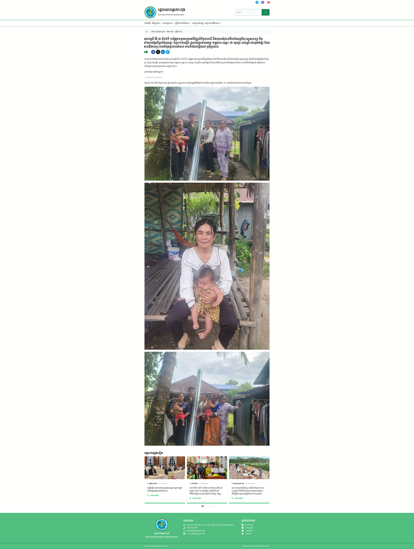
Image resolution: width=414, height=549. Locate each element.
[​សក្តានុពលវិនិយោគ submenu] (220, 23)
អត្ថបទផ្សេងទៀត (153, 453)
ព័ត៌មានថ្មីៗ (170, 31)
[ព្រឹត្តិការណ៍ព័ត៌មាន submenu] (190, 23)
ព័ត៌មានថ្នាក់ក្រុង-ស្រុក (158, 31)
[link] (164, 479)
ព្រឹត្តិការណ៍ (178, 31)
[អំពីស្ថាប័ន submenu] (161, 23)
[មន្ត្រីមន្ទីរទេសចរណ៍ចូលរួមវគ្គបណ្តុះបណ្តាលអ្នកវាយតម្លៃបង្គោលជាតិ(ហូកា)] (165, 458)
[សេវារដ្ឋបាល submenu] (173, 23)
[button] (153, 52)
